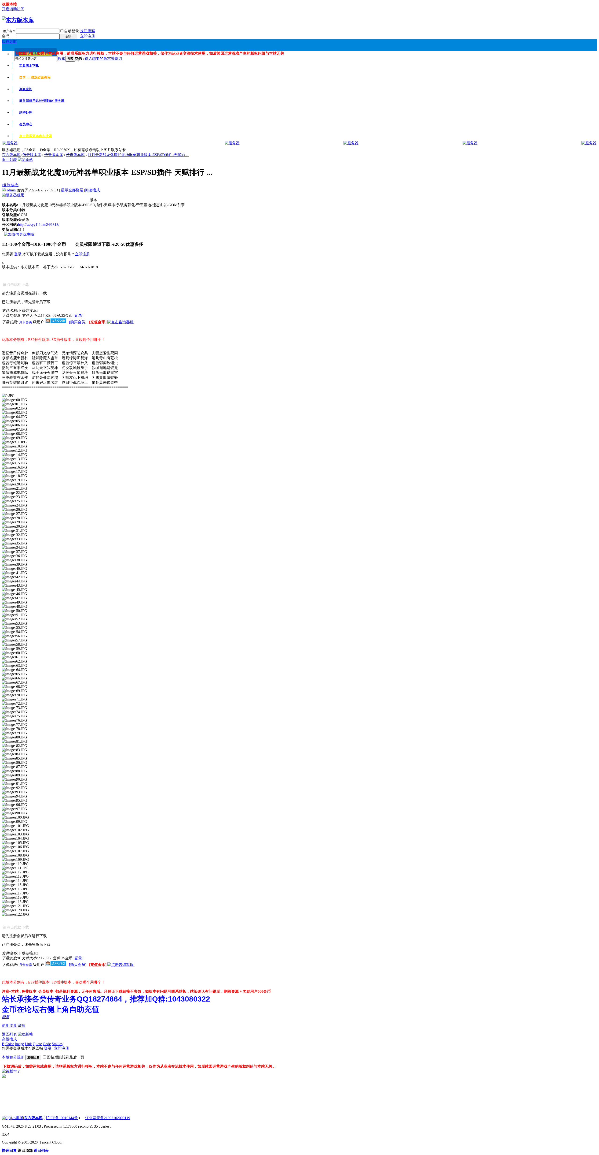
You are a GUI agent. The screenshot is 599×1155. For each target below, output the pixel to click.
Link (28, 1044)
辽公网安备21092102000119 (107, 1118)
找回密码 (87, 31)
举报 (21, 1026)
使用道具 (9, 1026)
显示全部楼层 (72, 190)
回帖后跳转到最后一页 (65, 1057)
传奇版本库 (31, 155)
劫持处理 (25, 112)
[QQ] (6, 1118)
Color (9, 1044)
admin (11, 190)
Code (47, 1044)
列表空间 (25, 89)
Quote (37, 1044)
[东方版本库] (18, 20)
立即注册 (87, 36)
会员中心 (25, 124)
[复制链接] (10, 185)
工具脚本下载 (29, 65)
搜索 (61, 58)
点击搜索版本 (35, 136)
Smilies (57, 1044)
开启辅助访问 (13, 9)
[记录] (78, 315)
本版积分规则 (13, 1057)
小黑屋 (17, 1118)
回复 (5, 1017)
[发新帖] (25, 160)
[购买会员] (78, 322)
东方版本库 (11, 155)
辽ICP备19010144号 (62, 1118)
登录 (18, 254)
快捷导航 (9, 42)
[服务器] (10, 143)
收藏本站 (9, 4)
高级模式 (9, 1039)
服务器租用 (41, 101)
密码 (5, 36)
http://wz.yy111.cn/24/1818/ (38, 225)
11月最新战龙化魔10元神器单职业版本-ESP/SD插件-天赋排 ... (138, 155)
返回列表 (9, 160)
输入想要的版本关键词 (103, 58)
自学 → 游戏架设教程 (35, 77)
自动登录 (71, 31)
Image (19, 1044)
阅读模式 (92, 190)
